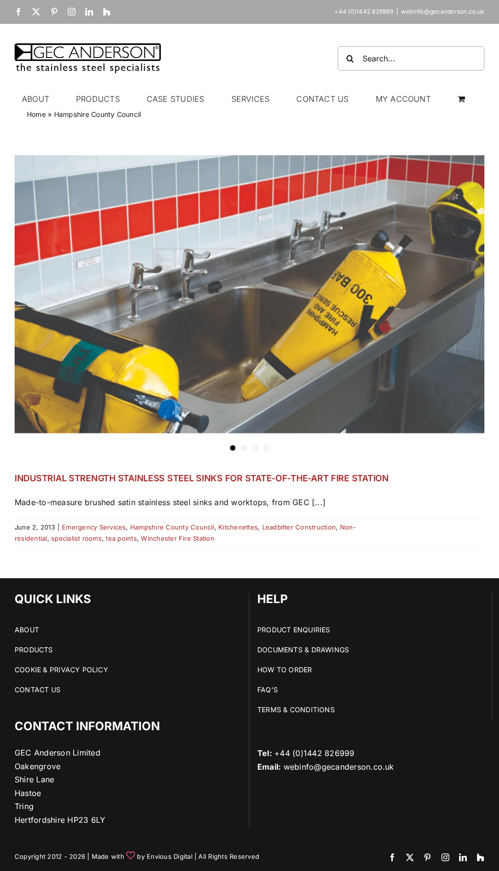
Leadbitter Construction (299, 527)
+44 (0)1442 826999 (314, 753)
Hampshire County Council (172, 527)
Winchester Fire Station (177, 538)
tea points (121, 538)
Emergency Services (94, 527)
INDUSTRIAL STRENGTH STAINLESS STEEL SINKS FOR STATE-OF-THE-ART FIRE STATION (202, 478)
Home (36, 114)
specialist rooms (76, 538)
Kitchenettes (238, 527)
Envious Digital (169, 856)
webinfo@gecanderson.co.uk (442, 11)
